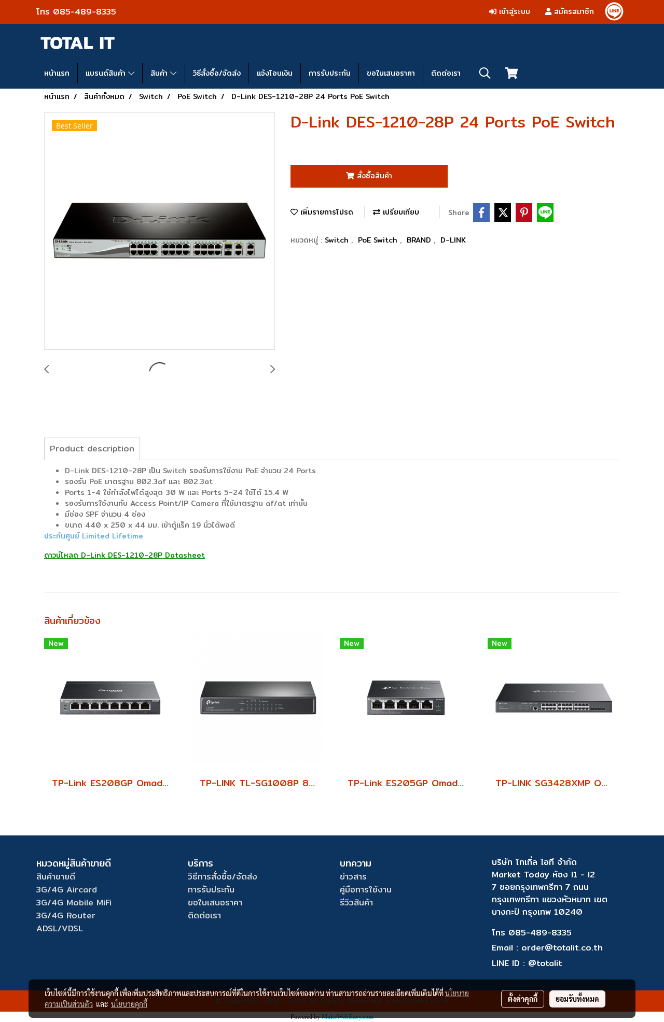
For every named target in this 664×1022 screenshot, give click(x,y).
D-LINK (453, 240)
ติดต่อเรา (446, 73)
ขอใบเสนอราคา (391, 73)
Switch (338, 240)
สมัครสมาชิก (572, 11)
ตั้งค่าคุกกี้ (522, 998)
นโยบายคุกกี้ (129, 1004)
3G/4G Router (65, 915)
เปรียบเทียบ (399, 212)
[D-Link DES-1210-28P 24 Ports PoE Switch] (159, 231)
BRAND (420, 240)
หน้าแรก (57, 73)
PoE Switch (379, 240)
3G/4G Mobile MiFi (74, 902)
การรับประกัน (330, 73)
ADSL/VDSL (59, 928)
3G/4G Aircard (66, 889)
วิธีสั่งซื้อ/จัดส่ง (217, 73)
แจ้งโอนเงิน (275, 73)
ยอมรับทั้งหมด (577, 998)
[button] (485, 73)
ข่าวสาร (353, 876)
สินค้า (160, 73)
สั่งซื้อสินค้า (373, 175)
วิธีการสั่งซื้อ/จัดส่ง (222, 876)
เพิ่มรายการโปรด (325, 212)
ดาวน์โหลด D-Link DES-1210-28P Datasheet (124, 555)
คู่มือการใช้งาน (366, 889)
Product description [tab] (92, 448)
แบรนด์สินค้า (107, 73)
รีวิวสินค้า (356, 902)
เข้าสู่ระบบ (513, 11)
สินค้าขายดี (55, 876)
